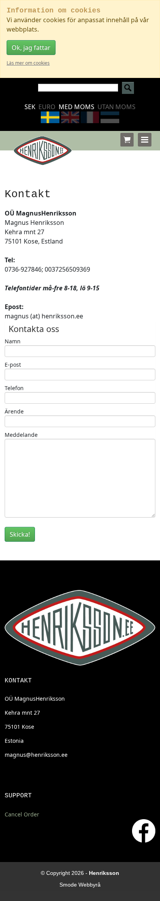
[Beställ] (127, 140)
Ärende (14, 411)
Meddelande (21, 434)
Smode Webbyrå (80, 885)
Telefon (14, 388)
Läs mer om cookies (28, 63)
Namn (13, 341)
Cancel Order (22, 814)
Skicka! (20, 534)
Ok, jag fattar (31, 47)
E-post (13, 364)
